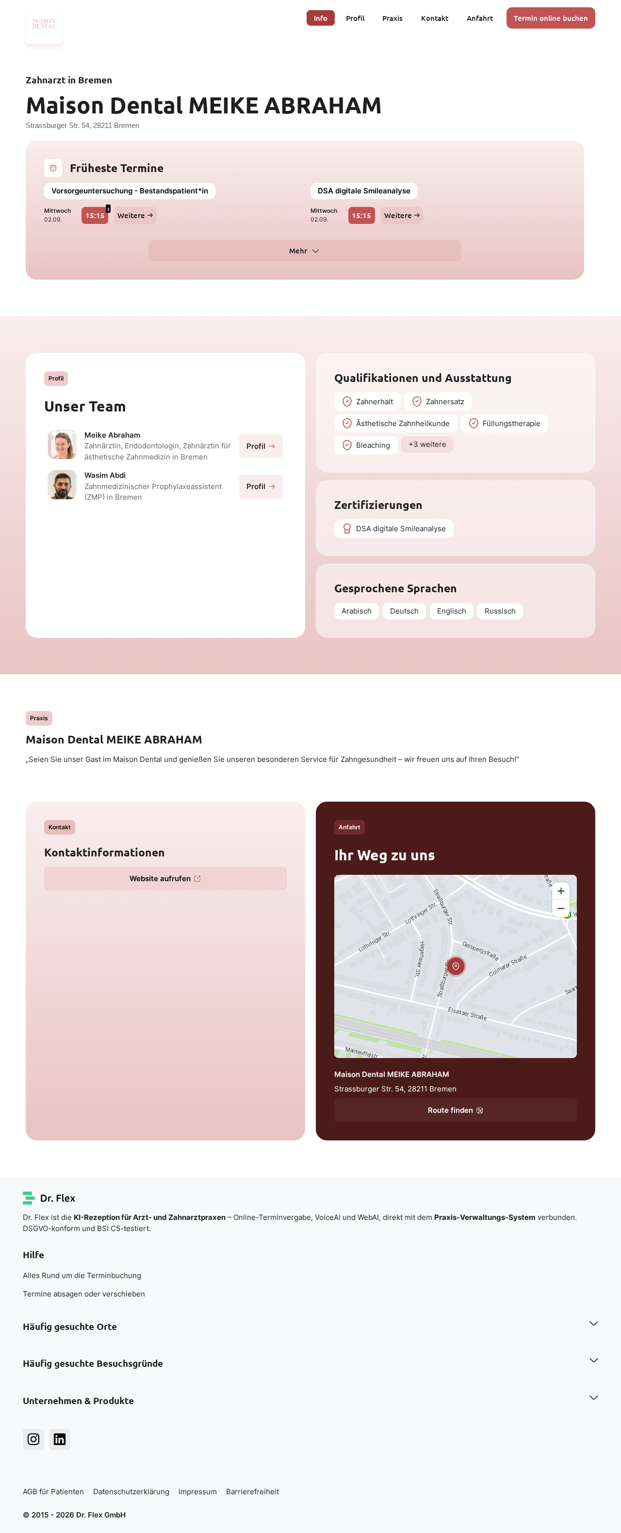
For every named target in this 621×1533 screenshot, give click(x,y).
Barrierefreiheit (252, 1491)
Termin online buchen (551, 18)
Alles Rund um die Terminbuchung (82, 1275)
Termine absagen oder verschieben (84, 1293)
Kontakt (434, 18)
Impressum (198, 1491)
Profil (355, 18)
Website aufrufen (160, 878)
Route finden (450, 1110)
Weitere (131, 215)
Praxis (392, 18)
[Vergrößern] (561, 891)
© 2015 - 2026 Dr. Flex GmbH (74, 1514)
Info (320, 18)
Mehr (298, 250)
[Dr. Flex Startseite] (49, 1198)
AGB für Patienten (53, 1491)
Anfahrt (480, 18)
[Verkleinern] (561, 908)
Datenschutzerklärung (131, 1491)
